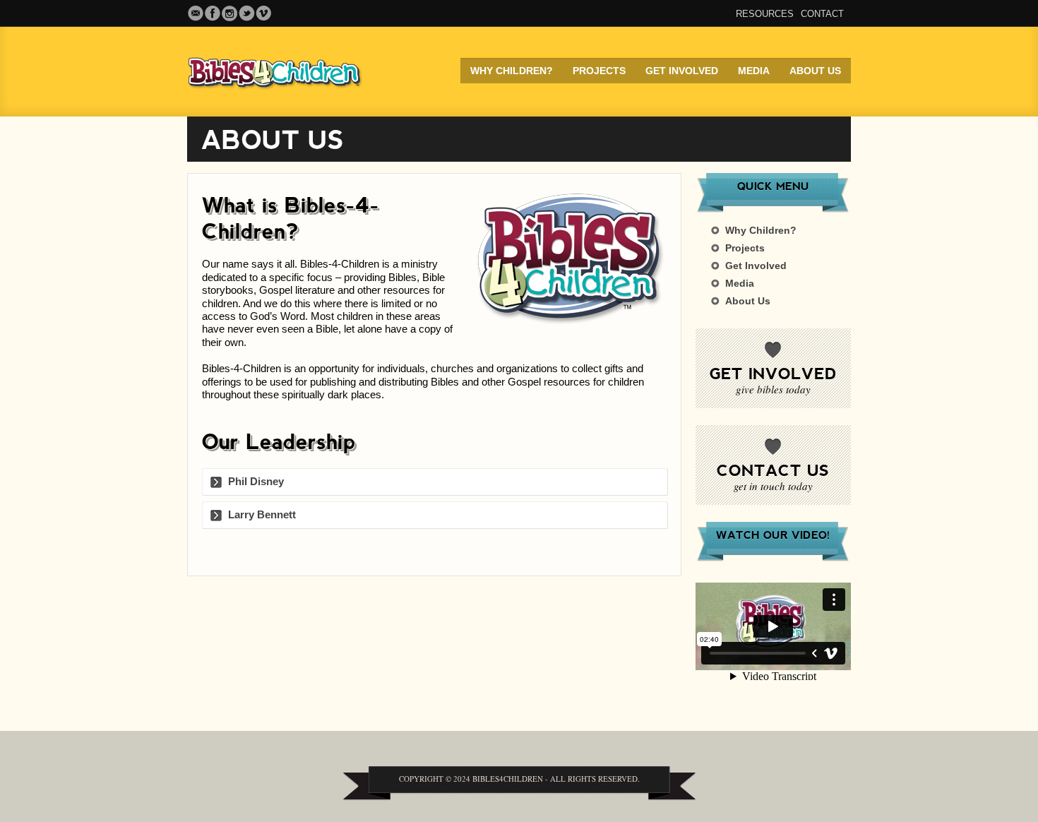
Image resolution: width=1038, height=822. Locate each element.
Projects (599, 70)
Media (754, 70)
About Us (815, 70)
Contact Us (773, 470)
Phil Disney (256, 481)
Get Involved (681, 70)
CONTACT (822, 13)
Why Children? (511, 70)
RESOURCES (765, 13)
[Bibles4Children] (286, 71)
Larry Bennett (262, 514)
